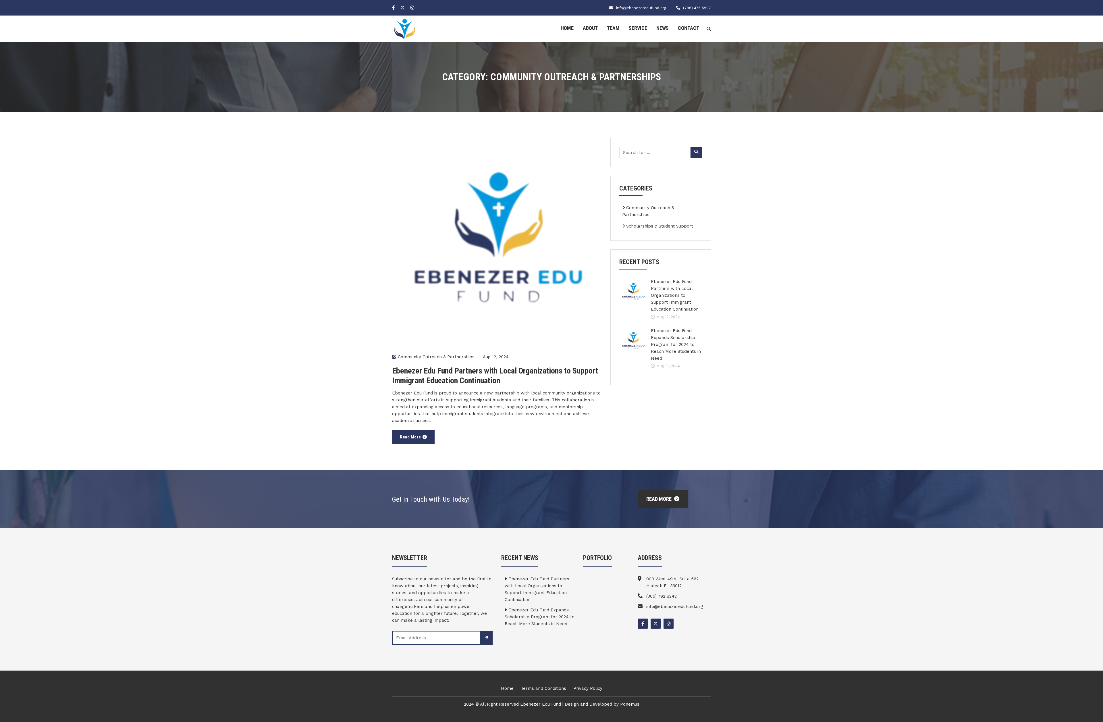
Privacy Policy (587, 688)
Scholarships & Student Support (659, 226)
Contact (688, 28)
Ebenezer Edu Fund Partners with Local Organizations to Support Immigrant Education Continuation (495, 375)
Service (638, 28)
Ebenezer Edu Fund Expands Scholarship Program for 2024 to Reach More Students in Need (676, 344)
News (662, 28)
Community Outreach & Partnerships (436, 356)
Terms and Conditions (543, 688)
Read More (410, 437)
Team (613, 28)
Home (567, 28)
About (590, 28)
